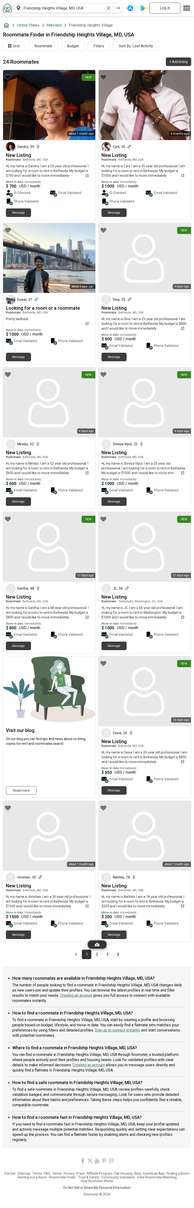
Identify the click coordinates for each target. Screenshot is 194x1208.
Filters (98, 46)
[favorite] (8, 77)
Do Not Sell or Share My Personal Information (97, 1188)
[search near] (18, 8)
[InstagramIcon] (111, 1161)
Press (80, 1173)
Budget (73, 46)
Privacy (69, 1173)
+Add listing (178, 62)
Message (18, 212)
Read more (21, 790)
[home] (7, 25)
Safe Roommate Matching (157, 1177)
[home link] (7, 8)
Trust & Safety (88, 1177)
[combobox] (63, 8)
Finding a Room (178, 1173)
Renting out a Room (32, 1177)
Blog (137, 1173)
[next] (118, 8)
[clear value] (108, 8)
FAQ (47, 1173)
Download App (154, 1173)
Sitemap (24, 1173)
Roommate (43, 46)
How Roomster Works (97, 1181)
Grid (16, 46)
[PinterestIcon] (104, 1161)
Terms (37, 1173)
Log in (165, 8)
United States (28, 25)
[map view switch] (97, 944)
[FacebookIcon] (82, 1161)
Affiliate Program (99, 1173)
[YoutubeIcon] (97, 1161)
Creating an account (76, 995)
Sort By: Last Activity (136, 46)
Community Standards (118, 1177)
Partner (10, 1173)
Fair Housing (123, 1173)
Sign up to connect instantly (117, 1030)
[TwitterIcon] (89, 1161)
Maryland (54, 25)
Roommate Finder (62, 1177)
